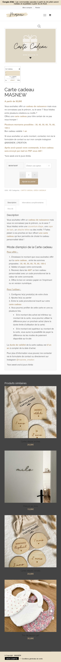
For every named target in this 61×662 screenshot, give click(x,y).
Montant (13, 166)
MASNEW (17, 655)
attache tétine (23, 229)
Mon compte (27, 7)
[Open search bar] (39, 26)
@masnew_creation (25, 359)
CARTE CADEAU (27, 190)
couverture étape (35, 226)
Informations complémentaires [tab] (33, 202)
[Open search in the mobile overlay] (39, 15)
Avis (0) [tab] (10, 208)
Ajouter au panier (28, 181)
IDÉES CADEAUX (40, 190)
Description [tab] (12, 202)
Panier (37, 7)
